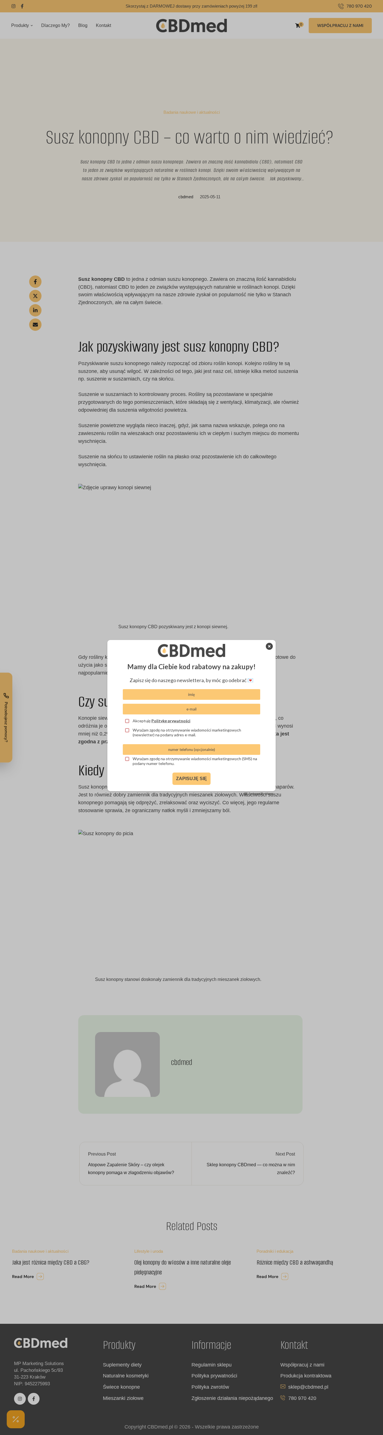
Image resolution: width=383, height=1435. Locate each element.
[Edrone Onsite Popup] (191, 717)
